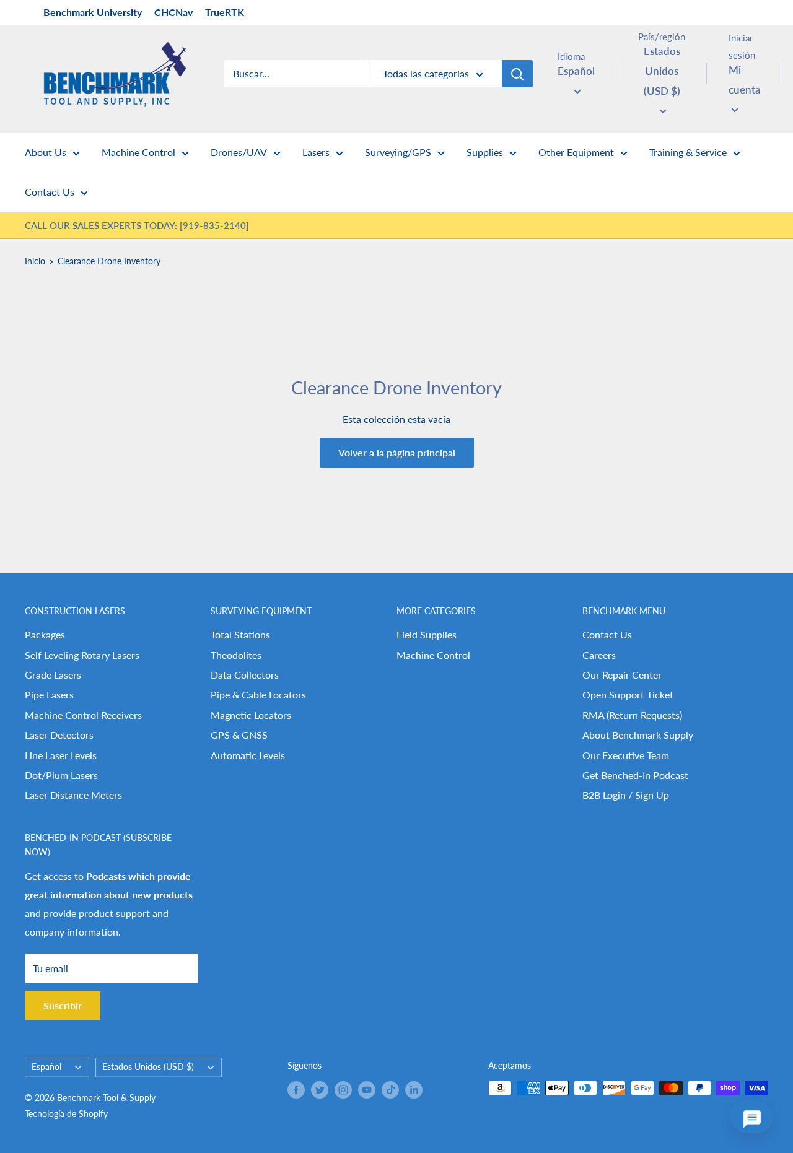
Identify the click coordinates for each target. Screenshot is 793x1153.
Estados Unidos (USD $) (148, 1067)
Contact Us (49, 192)
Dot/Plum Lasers (61, 775)
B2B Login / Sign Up (625, 795)
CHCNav (173, 12)
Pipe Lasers (49, 694)
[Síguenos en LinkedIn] (414, 1089)
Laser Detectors (59, 735)
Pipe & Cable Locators (258, 694)
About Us (45, 152)
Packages (45, 634)
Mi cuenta (745, 79)
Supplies (485, 152)
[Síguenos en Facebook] (296, 1089)
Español (46, 1067)
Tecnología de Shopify (66, 1113)
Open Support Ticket (627, 694)
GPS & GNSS (239, 735)
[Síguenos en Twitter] (319, 1089)
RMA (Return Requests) (632, 715)
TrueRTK (224, 12)
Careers (599, 655)
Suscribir (62, 1005)
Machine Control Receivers (83, 715)
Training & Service (688, 152)
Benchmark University (92, 12)
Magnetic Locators (251, 715)
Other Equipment (576, 152)
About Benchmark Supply (637, 735)
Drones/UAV (239, 152)
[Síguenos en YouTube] (366, 1089)
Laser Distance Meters (73, 795)
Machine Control (138, 152)
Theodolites (236, 655)
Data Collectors (245, 675)
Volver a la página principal (396, 452)
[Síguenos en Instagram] (343, 1089)
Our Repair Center (622, 675)
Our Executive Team (625, 755)
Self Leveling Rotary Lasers (82, 655)
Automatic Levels (248, 755)
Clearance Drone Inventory (109, 261)
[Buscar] (517, 73)
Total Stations (240, 634)
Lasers (316, 152)
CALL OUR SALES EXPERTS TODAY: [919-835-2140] (137, 225)
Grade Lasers (53, 675)
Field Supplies (426, 634)
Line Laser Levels (61, 755)
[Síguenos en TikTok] (390, 1089)
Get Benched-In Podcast (635, 775)
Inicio (35, 261)
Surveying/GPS (398, 152)
